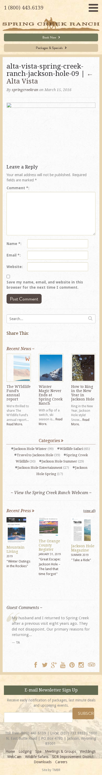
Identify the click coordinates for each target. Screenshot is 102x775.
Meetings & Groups (60, 751)
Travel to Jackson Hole (35, 455)
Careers (61, 762)
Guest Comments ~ (24, 607)
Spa (38, 751)
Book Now (49, 37)
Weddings (87, 751)
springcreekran (25, 90)
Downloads (43, 762)
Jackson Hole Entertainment (40, 468)
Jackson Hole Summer (59, 461)
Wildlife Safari (71, 449)
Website (14, 267)
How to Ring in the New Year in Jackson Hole (82, 392)
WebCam (14, 757)
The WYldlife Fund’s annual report (19, 392)
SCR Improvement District (73, 757)
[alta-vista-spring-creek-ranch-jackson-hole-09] (51, 132)
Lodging (25, 751)
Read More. (15, 424)
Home (10, 751)
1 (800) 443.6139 (23, 7)
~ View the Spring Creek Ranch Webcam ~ (51, 492)
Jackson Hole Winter (30, 449)
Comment (17, 188)
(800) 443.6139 (33, 733)
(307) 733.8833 (73, 733)
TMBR (56, 770)
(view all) (89, 511)
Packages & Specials (50, 48)
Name (13, 244)
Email (13, 255)
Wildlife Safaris (36, 757)
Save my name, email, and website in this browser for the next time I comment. (45, 284)
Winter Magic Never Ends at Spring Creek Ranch (51, 394)
